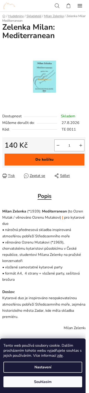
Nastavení (42, 367)
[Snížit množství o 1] (58, 145)
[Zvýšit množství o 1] (80, 145)
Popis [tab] (45, 196)
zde (60, 355)
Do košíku (44, 159)
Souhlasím (43, 381)
